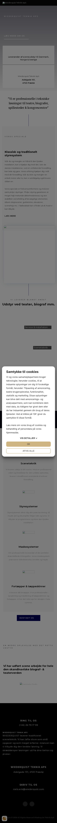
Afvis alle (28, 450)
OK (28, 444)
